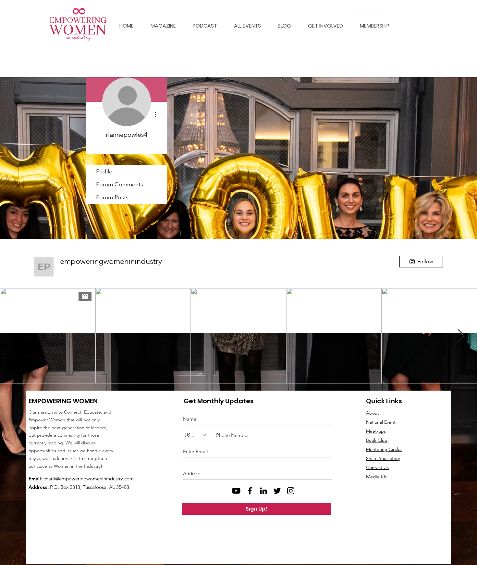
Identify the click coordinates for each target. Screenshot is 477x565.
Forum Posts (112, 197)
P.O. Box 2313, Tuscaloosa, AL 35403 (89, 487)
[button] (371, 26)
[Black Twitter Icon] (277, 491)
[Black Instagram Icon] (291, 491)
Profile (104, 171)
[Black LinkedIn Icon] (263, 491)
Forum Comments (119, 184)
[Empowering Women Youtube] (236, 491)
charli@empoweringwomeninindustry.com (88, 479)
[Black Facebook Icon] (250, 491)
